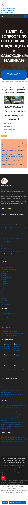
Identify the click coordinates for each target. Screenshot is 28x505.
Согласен (5, 502)
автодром (20, 439)
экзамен (23, 437)
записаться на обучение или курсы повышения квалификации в (13, 143)
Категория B (4, 275)
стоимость (17, 439)
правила (10, 445)
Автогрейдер (4, 300)
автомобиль (17, 443)
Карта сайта (4, 322)
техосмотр (4, 441)
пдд (5, 437)
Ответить (4, 136)
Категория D (4, 281)
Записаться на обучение (8, 8)
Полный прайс (4, 271)
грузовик (14, 443)
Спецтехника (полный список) (8, 289)
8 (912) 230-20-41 (19, 238)
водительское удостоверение (4, 445)
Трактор (3, 296)
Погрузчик (3, 293)
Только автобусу (7, 126)
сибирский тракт (22, 445)
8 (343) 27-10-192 (20, 224)
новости (12, 443)
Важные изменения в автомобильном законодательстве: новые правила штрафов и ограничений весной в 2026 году (12, 409)
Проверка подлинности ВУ (7, 317)
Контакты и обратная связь (8, 313)
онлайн (26, 439)
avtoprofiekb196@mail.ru (8, 12)
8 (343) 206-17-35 (9, 221)
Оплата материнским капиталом (9, 269)
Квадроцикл (4, 287)
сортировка (8, 443)
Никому (5, 132)
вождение (2, 439)
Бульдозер (3, 298)
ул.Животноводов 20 (8, 238)
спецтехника (15, 441)
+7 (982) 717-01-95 (8, 251)
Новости (3, 321)
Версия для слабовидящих (8, 10)
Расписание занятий (6, 315)
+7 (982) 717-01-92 (21, 154)
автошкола (2, 437)
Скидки (3, 265)
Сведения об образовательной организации (12, 319)
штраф (11, 441)
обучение (10, 437)
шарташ (20, 441)
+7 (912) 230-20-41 (19, 164)
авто (13, 441)
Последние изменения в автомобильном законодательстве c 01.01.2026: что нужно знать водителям (13, 418)
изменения (15, 437)
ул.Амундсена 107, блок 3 (9, 227)
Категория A (4, 273)
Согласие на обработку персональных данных (12, 333)
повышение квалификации (14, 445)
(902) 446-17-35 (7, 241)
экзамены (20, 443)
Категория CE (4, 285)
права (6, 439)
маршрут (6, 443)
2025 (19, 445)
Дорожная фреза (5, 304)
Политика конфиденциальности (9, 331)
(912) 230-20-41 (7, 245)
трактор (2, 441)
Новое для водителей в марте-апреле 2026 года (13, 405)
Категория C (4, 279)
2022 (9, 441)
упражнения (13, 439)
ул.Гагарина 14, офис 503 (9, 224)
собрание (19, 437)
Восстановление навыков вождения (10, 291)
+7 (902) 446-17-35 (16, 251)
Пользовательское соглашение (9, 335)
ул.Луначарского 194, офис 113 (11, 233)
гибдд (23, 439)
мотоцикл (8, 439)
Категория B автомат (6, 277)
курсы (7, 441)
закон (23, 443)
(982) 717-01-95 (7, 248)
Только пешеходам (8, 123)
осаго (18, 441)
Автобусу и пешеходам (9, 129)
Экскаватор (4, 294)
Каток (2, 302)
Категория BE (4, 283)
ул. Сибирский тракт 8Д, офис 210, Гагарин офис (14, 219)
